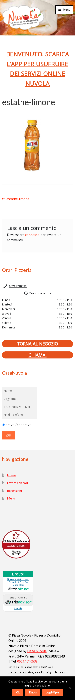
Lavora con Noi (17, 483)
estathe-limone (17, 199)
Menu (11, 498)
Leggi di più (52, 692)
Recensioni (14, 490)
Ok (18, 692)
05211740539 (18, 286)
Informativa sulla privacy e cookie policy (29, 672)
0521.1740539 (27, 661)
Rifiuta (33, 692)
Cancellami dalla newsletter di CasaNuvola (30, 666)
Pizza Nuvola (37, 651)
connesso (32, 235)
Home (11, 475)
